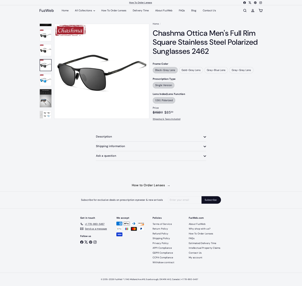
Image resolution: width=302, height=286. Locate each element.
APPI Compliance (162, 248)
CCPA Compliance (163, 257)
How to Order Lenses (151, 185)
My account (195, 257)
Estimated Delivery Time (202, 243)
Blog (193, 10)
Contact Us (209, 10)
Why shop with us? (199, 228)
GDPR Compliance (163, 252)
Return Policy (160, 228)
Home (65, 10)
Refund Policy (160, 233)
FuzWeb (46, 10)
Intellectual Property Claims (205, 248)
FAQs (182, 10)
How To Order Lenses (140, 2)
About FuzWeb (164, 10)
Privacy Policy (160, 243)
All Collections (84, 10)
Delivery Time (141, 10)
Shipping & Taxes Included (166, 119)
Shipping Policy (161, 238)
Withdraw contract (163, 262)
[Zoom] (101, 71)
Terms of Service (162, 224)
